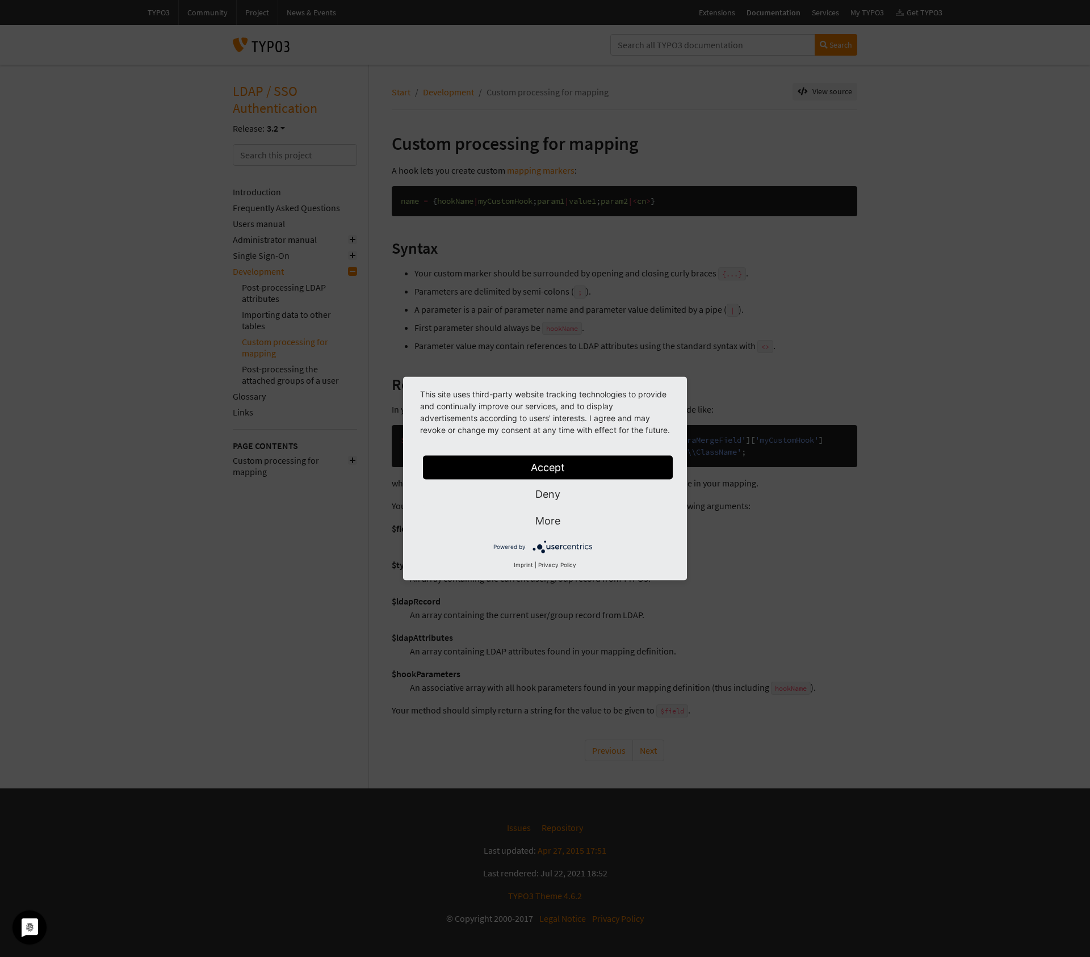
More (547, 521)
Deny (547, 494)
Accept (548, 467)
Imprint (523, 564)
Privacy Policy (557, 564)
